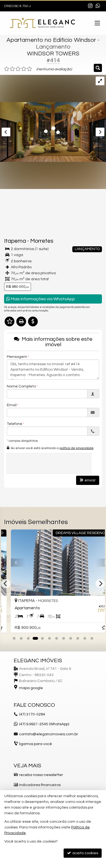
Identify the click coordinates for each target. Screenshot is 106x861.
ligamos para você (35, 744)
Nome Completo (21, 386)
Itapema (15, 241)
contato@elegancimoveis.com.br (48, 734)
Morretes (41, 241)
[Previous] (10, 563)
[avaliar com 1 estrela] (6, 69)
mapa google (31, 688)
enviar (90, 480)
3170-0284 (32, 714)
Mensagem (17, 357)
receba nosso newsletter (41, 775)
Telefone (14, 424)
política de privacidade (76, 448)
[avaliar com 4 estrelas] (23, 69)
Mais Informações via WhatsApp (42, 299)
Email (12, 405)
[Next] (95, 563)
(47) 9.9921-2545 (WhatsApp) (44, 724)
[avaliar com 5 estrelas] (29, 69)
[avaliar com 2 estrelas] (12, 69)
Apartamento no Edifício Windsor (51, 40)
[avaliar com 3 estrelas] (18, 69)
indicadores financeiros (40, 785)
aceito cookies (84, 853)
